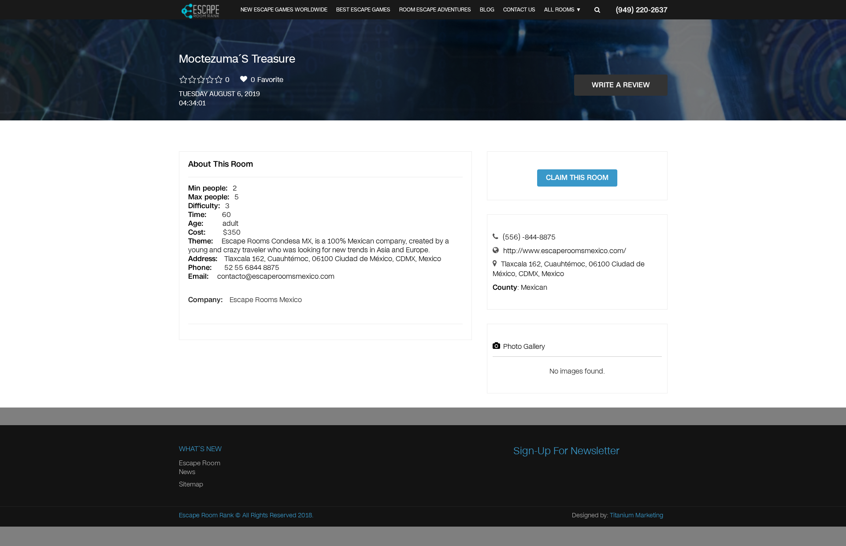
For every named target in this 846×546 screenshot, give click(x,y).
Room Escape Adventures (435, 9)
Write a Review (621, 85)
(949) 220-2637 (642, 10)
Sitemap (191, 484)
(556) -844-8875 (529, 237)
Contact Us (519, 9)
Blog (487, 9)
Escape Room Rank (206, 515)
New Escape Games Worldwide (284, 9)
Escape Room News (199, 467)
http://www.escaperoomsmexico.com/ (564, 251)
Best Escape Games (363, 9)
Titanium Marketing (636, 515)
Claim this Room (577, 177)
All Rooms (559, 9)
